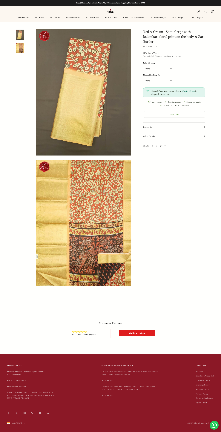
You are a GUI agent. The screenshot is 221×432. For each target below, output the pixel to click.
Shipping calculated (163, 56)
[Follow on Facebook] (8, 413)
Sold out (174, 114)
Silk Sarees (39, 18)
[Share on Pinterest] (161, 146)
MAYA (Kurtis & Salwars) (133, 18)
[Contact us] (214, 425)
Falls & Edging (149, 63)
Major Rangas (177, 18)
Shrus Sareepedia (196, 18)
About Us (199, 371)
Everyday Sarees (73, 18)
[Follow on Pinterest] (32, 413)
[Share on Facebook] (152, 146)
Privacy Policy (202, 394)
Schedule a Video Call (205, 376)
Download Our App (204, 380)
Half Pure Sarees (92, 18)
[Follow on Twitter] (16, 413)
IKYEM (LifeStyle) (158, 18)
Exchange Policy (203, 385)
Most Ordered (23, 18)
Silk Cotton (55, 18)
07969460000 (20, 380)
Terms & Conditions (204, 398)
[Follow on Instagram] (24, 413)
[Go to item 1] (20, 34)
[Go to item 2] (20, 48)
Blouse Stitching (150, 75)
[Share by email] (165, 146)
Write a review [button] (137, 333)
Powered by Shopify (206, 423)
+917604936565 (14, 374)
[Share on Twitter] (156, 146)
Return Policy (201, 403)
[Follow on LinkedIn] (47, 413)
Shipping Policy (202, 389)
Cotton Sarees (111, 18)
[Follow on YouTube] (39, 413)
